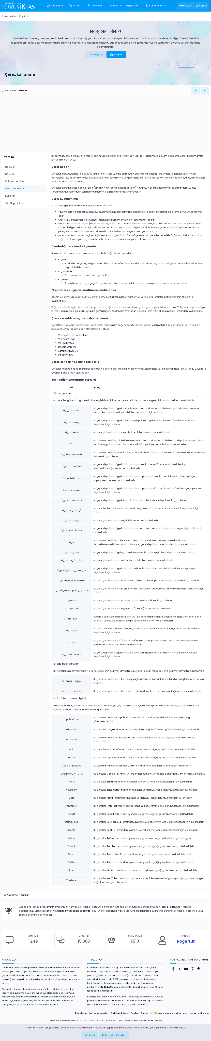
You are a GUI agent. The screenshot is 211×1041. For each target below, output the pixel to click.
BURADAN (106, 987)
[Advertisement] (105, 127)
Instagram (113, 789)
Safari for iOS (65, 354)
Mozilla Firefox (66, 343)
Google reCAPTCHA (118, 773)
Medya (114, 5)
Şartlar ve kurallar (98, 1013)
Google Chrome (67, 347)
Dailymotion (114, 729)
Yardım (134, 1013)
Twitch (111, 854)
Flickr (109, 749)
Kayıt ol (23, 16)
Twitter (111, 862)
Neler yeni (97, 5)
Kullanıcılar (156, 5)
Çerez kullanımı (14, 188)
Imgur (110, 781)
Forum (76, 5)
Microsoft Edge (66, 339)
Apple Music (126, 717)
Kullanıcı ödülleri (15, 181)
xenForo (158, 1020)
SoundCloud (114, 822)
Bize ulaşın (81, 1013)
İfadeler (10, 167)
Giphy (110, 757)
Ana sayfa (57, 5)
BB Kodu (10, 174)
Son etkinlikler (9, 16)
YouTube (112, 878)
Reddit (110, 814)
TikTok (110, 838)
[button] (83, 6)
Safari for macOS (68, 351)
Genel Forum (147, 1020)
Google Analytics (129, 765)
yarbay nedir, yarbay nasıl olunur (191, 1013)
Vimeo (110, 870)
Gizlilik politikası (14, 203)
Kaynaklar (132, 5)
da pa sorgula (165, 1013)
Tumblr (111, 846)
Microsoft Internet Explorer (73, 335)
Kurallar (10, 195)
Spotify (111, 830)
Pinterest (112, 806)
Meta (110, 797)
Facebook (124, 737)
